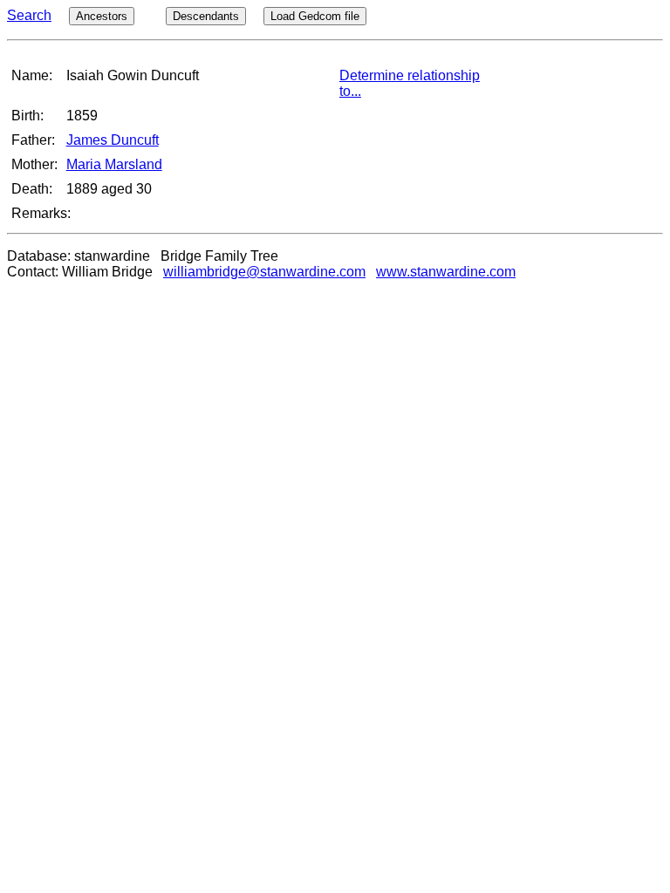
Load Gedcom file (314, 16)
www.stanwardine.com (446, 271)
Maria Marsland (114, 164)
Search (29, 15)
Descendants (206, 16)
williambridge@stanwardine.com (264, 271)
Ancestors (101, 16)
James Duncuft (112, 140)
